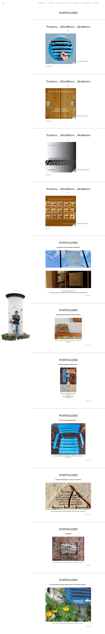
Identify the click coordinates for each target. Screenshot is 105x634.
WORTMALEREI (68, 242)
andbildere (68, 342)
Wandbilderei (68, 397)
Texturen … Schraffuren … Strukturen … (68, 28)
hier (79, 61)
